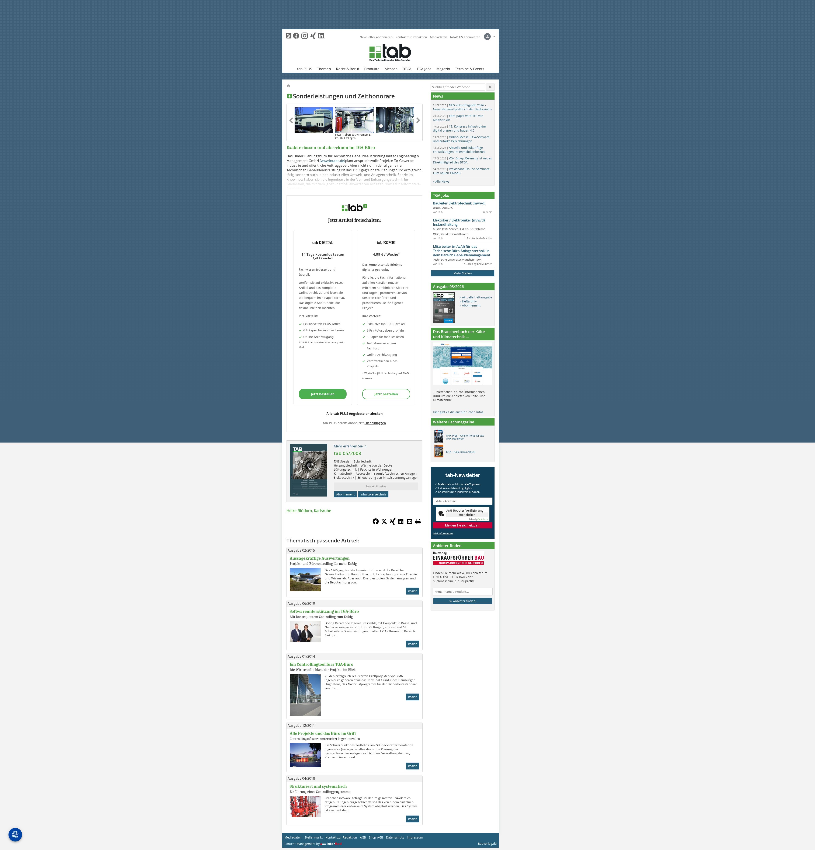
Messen (391, 68)
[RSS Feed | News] (288, 35)
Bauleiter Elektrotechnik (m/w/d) (459, 203)
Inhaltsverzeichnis (373, 494)
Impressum (415, 837)
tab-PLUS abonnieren (465, 37)
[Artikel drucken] (418, 521)
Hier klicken (467, 515)
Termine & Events (469, 68)
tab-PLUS (304, 68)
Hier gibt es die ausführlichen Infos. (458, 412)
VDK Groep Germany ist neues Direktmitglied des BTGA (462, 160)
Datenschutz (395, 837)
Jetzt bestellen (322, 394)
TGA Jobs (424, 68)
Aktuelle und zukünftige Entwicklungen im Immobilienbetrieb (459, 150)
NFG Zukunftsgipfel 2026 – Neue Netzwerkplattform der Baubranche (462, 107)
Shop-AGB (376, 837)
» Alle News (441, 181)
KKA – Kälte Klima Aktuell (460, 452)
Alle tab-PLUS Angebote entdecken (354, 414)
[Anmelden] (489, 36)
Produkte (371, 68)
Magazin (443, 68)
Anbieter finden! (464, 601)
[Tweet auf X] (384, 523)
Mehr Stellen (463, 273)
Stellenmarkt (314, 837)
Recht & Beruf (347, 68)
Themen (324, 68)
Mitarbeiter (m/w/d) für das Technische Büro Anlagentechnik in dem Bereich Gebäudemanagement (461, 250)
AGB (363, 837)
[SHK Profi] (440, 437)
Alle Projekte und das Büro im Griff (323, 733)
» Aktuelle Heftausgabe (476, 297)
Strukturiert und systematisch (318, 786)
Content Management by (302, 844)
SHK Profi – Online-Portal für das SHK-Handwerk (465, 437)
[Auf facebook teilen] (375, 523)
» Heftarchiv (468, 301)
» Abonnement (470, 305)
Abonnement (345, 494)
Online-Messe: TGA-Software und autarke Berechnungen (461, 139)
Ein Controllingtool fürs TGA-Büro (321, 664)
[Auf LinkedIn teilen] (401, 523)
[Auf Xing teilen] (392, 523)
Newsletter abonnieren (376, 37)
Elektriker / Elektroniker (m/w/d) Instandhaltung (459, 222)
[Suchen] (490, 87)
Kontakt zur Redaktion (411, 37)
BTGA (407, 68)
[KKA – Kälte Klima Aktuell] (440, 452)
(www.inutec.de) (332, 160)
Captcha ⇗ (478, 519)
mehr (412, 591)
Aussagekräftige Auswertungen (320, 558)
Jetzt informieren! (443, 533)
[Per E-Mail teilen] (409, 521)
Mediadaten (438, 37)
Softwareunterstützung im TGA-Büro (324, 611)
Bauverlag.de (487, 843)
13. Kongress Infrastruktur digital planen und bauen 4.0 (459, 128)
